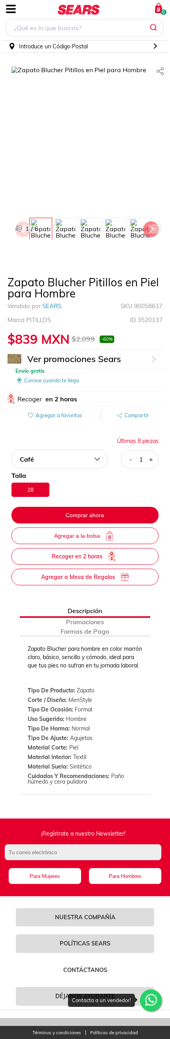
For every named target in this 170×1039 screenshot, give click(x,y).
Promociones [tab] (85, 622)
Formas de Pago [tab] (84, 631)
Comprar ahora (85, 515)
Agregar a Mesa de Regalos (78, 577)
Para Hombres (125, 876)
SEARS (51, 306)
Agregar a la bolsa (77, 536)
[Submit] (154, 27)
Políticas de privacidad (114, 1033)
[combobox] (84, 28)
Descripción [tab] (85, 611)
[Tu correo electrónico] (85, 856)
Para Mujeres (45, 876)
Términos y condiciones (56, 1033)
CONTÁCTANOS (85, 970)
